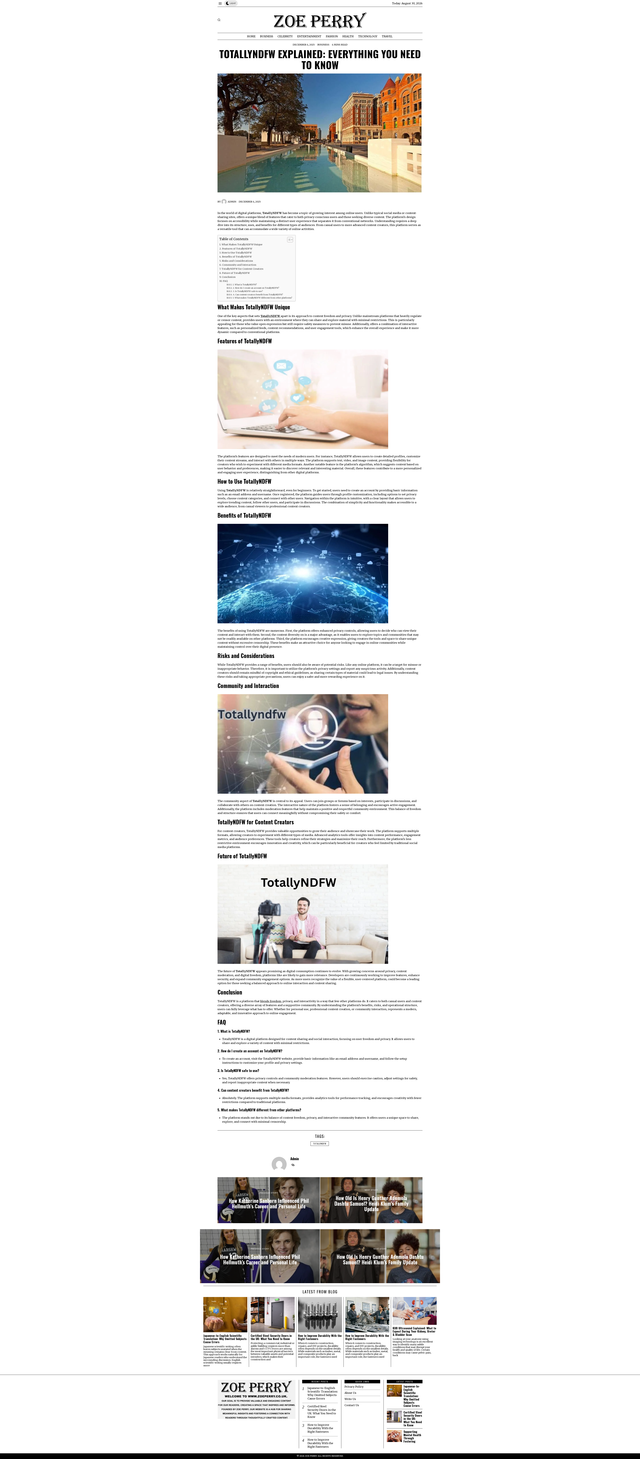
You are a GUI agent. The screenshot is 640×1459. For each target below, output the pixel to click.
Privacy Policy (354, 1386)
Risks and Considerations (237, 260)
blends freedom (270, 1001)
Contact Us (351, 1405)
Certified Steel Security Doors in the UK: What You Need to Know (271, 1337)
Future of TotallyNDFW (236, 273)
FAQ (225, 281)
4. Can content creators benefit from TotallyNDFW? (258, 294)
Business (323, 44)
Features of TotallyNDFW (237, 248)
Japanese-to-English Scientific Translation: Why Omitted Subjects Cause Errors (224, 1339)
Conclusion (229, 277)
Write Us (350, 1399)
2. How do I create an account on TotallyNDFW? (256, 288)
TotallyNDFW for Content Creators (242, 268)
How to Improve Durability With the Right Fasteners (320, 1337)
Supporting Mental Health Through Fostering (412, 1436)
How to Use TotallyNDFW (237, 252)
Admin (232, 201)
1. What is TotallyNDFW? (245, 284)
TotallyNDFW (319, 1143)
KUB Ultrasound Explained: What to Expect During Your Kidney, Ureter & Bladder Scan (414, 1331)
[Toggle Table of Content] (288, 239)
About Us (350, 1392)
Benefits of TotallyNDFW (237, 256)
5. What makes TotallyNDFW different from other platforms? (262, 297)
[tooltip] (293, 1165)
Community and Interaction (239, 264)
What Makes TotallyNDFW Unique (242, 244)
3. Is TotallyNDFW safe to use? (248, 291)
